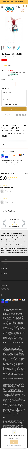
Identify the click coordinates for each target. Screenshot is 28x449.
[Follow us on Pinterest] (8, 289)
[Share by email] (25, 115)
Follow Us (4, 285)
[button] (23, 10)
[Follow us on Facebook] (2, 289)
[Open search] (16, 7)
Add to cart (14, 109)
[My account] (19, 7)
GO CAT (3, 63)
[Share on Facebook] (17, 115)
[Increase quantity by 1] (17, 84)
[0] (22, 7)
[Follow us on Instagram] (5, 289)
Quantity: (4, 84)
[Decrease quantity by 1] (9, 84)
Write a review (24, 173)
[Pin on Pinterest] (20, 115)
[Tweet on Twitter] (23, 115)
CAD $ (3, 295)
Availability (6, 89)
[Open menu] (2, 7)
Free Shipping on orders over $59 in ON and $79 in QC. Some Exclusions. (14, 2)
